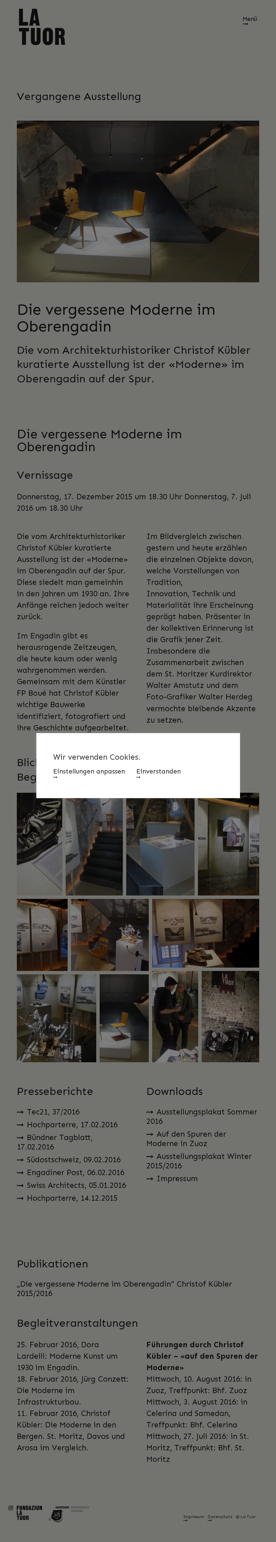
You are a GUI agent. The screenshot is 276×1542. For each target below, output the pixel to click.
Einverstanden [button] (158, 771)
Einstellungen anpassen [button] (89, 771)
